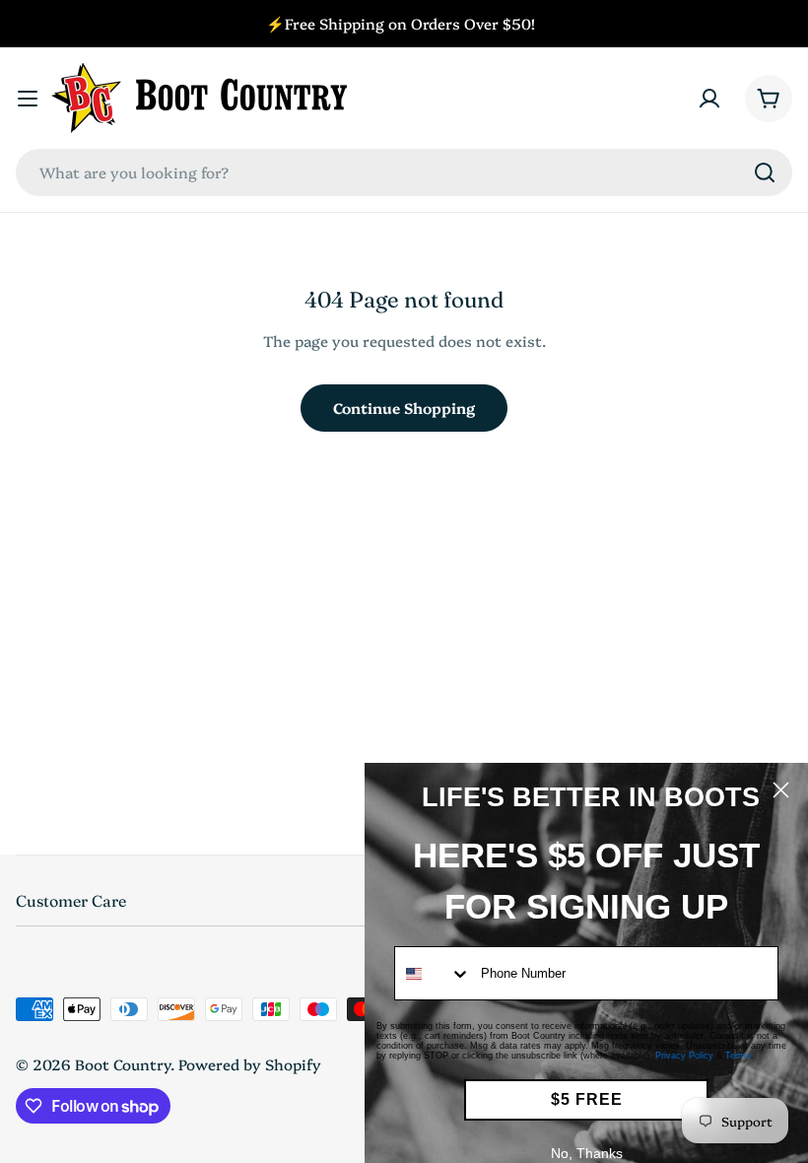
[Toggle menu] (27, 98)
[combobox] (404, 172)
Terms (738, 1055)
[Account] (709, 98)
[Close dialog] (781, 790)
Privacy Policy (684, 1055)
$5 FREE (587, 1099)
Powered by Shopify (249, 1064)
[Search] (764, 172)
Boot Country (122, 1064)
